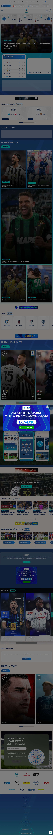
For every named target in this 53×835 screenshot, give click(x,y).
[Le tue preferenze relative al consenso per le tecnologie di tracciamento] (50, 832)
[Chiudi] (47, 407)
